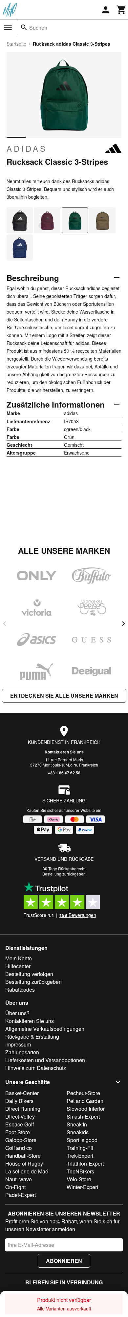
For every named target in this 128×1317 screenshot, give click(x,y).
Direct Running (22, 1108)
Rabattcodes (20, 989)
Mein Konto (18, 958)
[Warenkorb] (121, 10)
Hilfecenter (18, 966)
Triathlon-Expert (85, 1163)
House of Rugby (24, 1163)
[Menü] (8, 28)
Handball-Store (23, 1155)
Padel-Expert (20, 1195)
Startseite (16, 43)
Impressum (18, 1044)
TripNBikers (80, 1171)
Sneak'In (77, 1124)
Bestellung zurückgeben (64, 873)
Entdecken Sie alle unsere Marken (64, 695)
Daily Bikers (19, 1101)
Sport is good (82, 1140)
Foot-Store (17, 1132)
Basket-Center (22, 1093)
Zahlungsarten (22, 1052)
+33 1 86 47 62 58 (64, 773)
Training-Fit (80, 1148)
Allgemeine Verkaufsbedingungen (44, 1028)
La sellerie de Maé (26, 1171)
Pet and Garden (85, 1101)
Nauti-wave (18, 1179)
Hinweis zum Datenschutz (35, 1068)
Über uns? (17, 1013)
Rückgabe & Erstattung (32, 1036)
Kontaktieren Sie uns (64, 751)
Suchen (38, 27)
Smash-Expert (83, 1116)
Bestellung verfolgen (29, 974)
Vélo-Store (79, 1179)
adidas (27, 148)
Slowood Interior (86, 1108)
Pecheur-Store (83, 1093)
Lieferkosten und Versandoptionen (45, 1060)
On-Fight (15, 1187)
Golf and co (18, 1148)
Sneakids (78, 1132)
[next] (123, 623)
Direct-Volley (20, 1116)
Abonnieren (64, 1260)
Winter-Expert (82, 1187)
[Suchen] (24, 27)
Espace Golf (19, 1124)
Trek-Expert (80, 1155)
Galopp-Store (20, 1140)
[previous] (4, 623)
